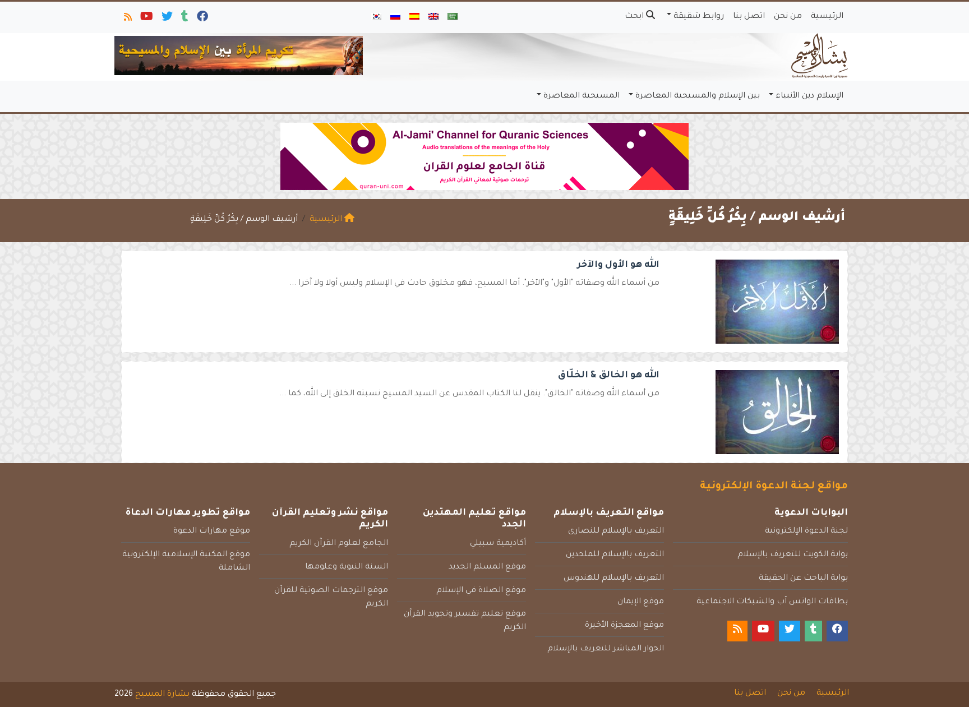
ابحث (635, 16)
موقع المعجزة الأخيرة (624, 625)
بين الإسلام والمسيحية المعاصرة (697, 96)
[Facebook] (201, 19)
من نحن (788, 16)
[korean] (376, 17)
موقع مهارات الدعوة (211, 531)
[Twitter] (166, 19)
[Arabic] (452, 17)
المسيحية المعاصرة (581, 96)
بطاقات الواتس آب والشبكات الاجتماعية (772, 602)
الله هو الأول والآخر (618, 265)
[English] (433, 17)
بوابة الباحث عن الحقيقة (803, 578)
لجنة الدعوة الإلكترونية (806, 531)
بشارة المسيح (162, 694)
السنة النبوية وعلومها (346, 567)
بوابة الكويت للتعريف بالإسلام (792, 555)
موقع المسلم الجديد (487, 567)
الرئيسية (827, 16)
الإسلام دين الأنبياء (809, 96)
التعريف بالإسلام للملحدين (615, 555)
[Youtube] (145, 19)
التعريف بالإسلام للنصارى (616, 531)
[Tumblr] (184, 19)
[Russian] (395, 17)
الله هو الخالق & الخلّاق (608, 376)
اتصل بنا (749, 16)
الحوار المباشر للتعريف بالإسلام (605, 649)
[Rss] (127, 19)
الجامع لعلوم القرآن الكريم (338, 543)
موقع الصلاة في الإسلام (481, 590)
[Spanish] (414, 17)
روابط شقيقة (698, 16)
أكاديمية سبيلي (498, 543)
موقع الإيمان (640, 602)
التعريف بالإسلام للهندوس (614, 578)
